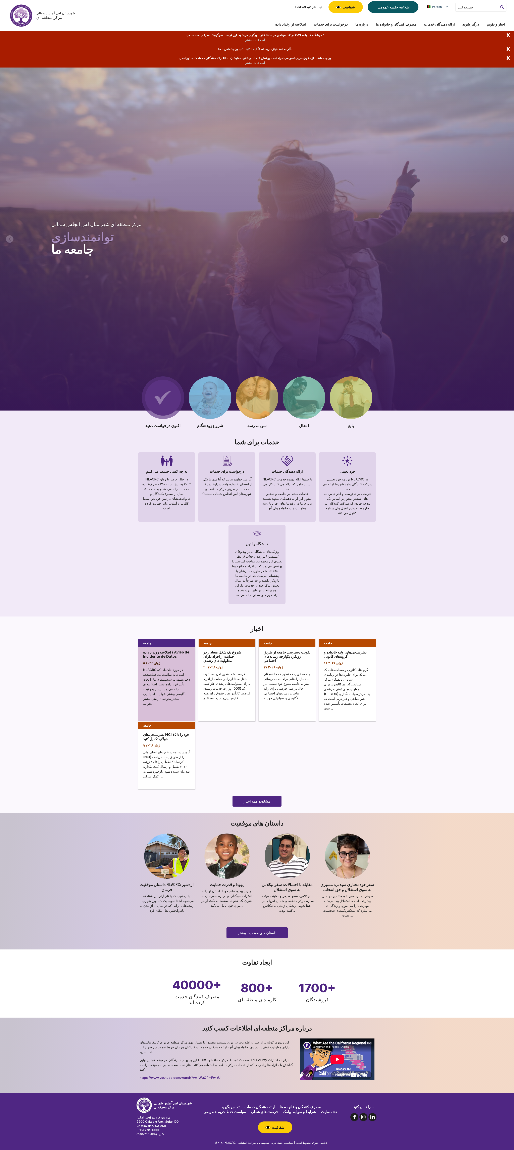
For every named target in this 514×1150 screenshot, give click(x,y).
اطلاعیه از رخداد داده (290, 24)
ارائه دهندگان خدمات (439, 24)
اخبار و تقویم (496, 24)
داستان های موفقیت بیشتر (257, 933)
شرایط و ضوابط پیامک (299, 1111)
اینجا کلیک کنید (248, 49)
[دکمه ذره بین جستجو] (502, 7)
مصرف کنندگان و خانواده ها (396, 24)
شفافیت (349, 7)
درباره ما (361, 24)
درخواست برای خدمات (331, 24)
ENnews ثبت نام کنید (308, 7)
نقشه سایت (330, 1111)
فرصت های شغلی (264, 1111)
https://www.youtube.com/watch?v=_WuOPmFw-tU (180, 1078)
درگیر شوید (470, 24)
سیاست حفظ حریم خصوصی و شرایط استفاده (265, 1142)
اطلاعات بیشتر (255, 40)
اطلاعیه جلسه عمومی (394, 7)
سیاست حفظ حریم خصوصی (225, 1111)
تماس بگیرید (230, 1107)
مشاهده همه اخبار (257, 801)
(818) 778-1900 (148, 1130)
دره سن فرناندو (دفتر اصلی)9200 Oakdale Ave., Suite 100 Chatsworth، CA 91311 (158, 1121)
